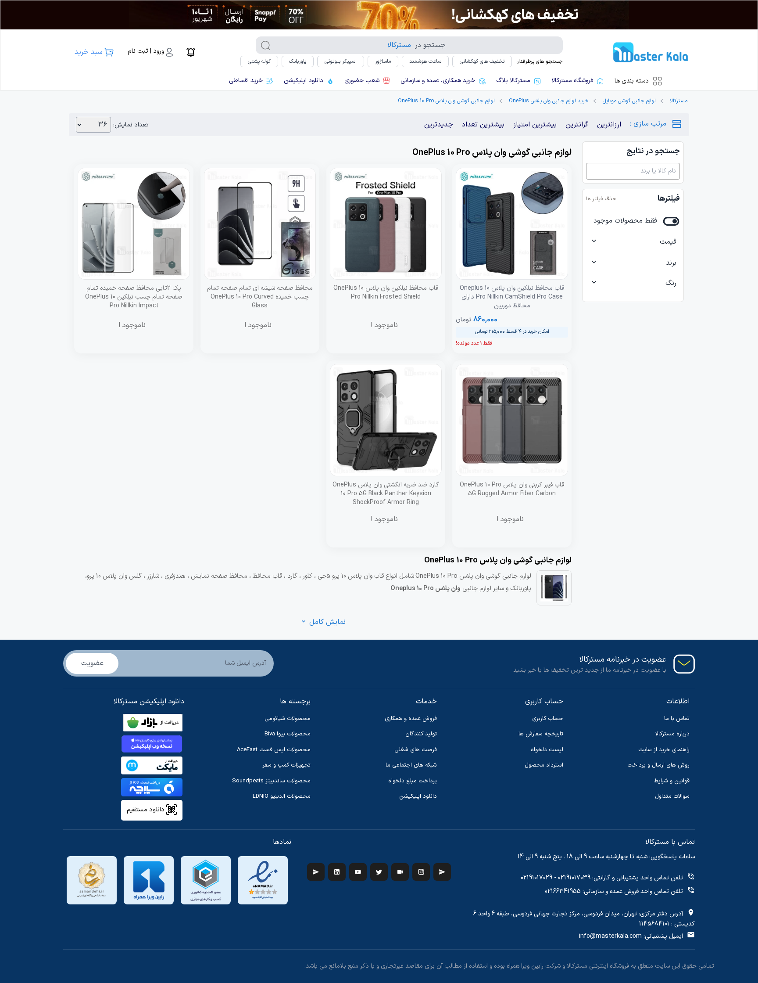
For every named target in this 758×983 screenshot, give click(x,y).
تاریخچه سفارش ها (540, 734)
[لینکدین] (337, 872)
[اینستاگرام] (421, 872)
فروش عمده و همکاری (411, 718)
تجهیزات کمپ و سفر (286, 765)
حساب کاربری (547, 718)
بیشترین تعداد (483, 124)
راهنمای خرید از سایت (664, 749)
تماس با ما (677, 718)
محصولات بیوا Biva (288, 734)
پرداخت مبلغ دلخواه (412, 781)
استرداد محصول (544, 765)
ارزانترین (609, 124)
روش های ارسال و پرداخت (658, 765)
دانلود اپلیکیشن (418, 796)
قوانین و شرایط (672, 781)
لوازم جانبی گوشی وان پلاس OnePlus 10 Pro (446, 100)
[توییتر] (379, 872)
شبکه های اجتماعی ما (411, 765)
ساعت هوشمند (425, 61)
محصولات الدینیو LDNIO (282, 796)
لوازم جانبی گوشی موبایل (629, 100)
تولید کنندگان (421, 734)
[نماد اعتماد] (262, 880)
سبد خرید (89, 52)
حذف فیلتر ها (601, 199)
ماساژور (383, 61)
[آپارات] (400, 872)
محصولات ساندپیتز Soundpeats (271, 781)
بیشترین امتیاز (535, 124)
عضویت (92, 663)
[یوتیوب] (358, 872)
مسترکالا (678, 100)
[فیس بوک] (442, 872)
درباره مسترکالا (672, 734)
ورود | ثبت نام (146, 51)
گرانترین (576, 124)
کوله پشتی (259, 61)
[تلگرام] (316, 872)
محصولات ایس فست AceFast (274, 749)
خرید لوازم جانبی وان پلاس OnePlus (549, 100)
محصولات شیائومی (288, 718)
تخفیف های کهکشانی (482, 61)
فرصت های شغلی (415, 749)
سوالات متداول (672, 796)
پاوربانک (297, 61)
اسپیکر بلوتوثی (341, 61)
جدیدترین (438, 124)
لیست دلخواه (547, 749)
